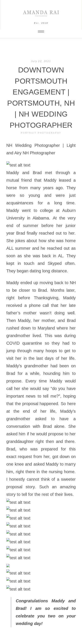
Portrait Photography (41, 133)
